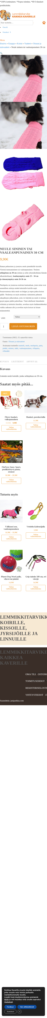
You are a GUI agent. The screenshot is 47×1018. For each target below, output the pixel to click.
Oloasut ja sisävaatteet (16, 342)
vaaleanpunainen (25, 348)
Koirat (19, 43)
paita (40, 346)
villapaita (36, 348)
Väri (3, 318)
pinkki (5, 348)
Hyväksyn (10, 1007)
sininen (11, 348)
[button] (1, 53)
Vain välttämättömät (27, 1007)
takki (16, 348)
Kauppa (11, 43)
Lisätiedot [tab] (17, 361)
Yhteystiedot (34, 695)
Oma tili (5, 27)
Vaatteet (27, 43)
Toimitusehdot (35, 681)
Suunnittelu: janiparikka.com (12, 701)
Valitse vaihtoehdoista (11, 428)
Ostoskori (7, 32)
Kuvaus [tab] (4, 361)
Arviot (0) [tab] (31, 361)
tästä (6, 999)
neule (27, 346)
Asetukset (8, 1002)
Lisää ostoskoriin (23, 326)
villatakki (6, 351)
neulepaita (34, 346)
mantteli (21, 346)
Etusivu (3, 43)
